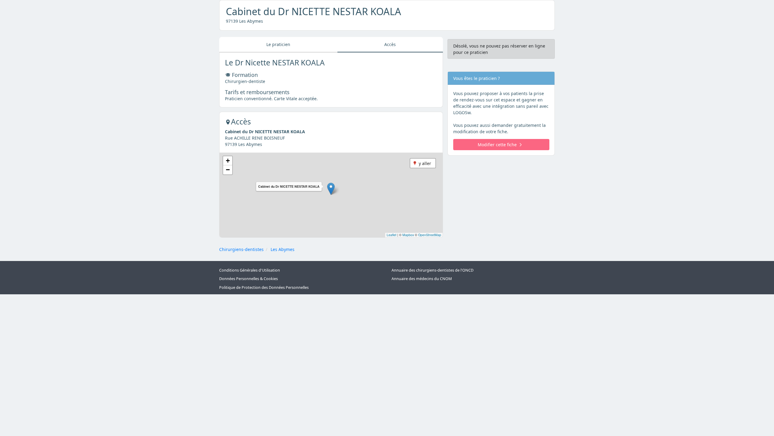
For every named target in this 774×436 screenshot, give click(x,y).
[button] (331, 189)
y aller (425, 163)
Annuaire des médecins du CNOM (422, 278)
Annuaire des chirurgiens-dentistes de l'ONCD (432, 270)
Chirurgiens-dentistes (241, 249)
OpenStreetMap (429, 235)
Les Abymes (282, 249)
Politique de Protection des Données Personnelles (264, 287)
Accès (390, 44)
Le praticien (278, 44)
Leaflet (391, 235)
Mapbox (408, 235)
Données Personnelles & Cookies (248, 278)
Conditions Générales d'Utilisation (249, 270)
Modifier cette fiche (497, 144)
